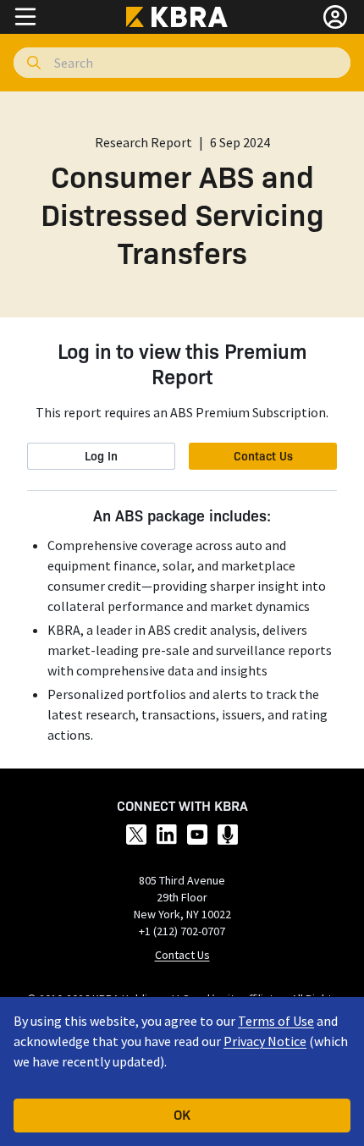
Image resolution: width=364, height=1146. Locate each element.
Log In (101, 455)
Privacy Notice (264, 1041)
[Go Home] (182, 17)
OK (182, 1114)
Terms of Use (276, 1020)
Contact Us (263, 455)
